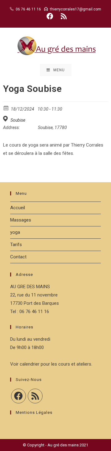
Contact (18, 257)
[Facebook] (18, 396)
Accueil (17, 207)
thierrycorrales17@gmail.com (75, 9)
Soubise (17, 120)
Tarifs (16, 244)
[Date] (6, 108)
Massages (20, 220)
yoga (15, 232)
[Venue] (6, 119)
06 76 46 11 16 (28, 9)
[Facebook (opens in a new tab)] (50, 16)
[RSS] (35, 396)
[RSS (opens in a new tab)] (63, 16)
